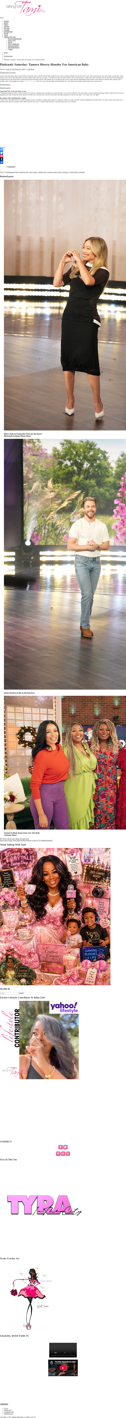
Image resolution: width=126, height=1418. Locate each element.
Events (6, 33)
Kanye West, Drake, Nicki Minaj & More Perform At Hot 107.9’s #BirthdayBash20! (26, 840)
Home (6, 52)
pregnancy (65, 172)
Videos (10, 42)
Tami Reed (30, 69)
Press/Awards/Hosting (15, 39)
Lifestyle (6, 26)
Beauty (6, 23)
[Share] (63, 162)
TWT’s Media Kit (13, 44)
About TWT (12, 40)
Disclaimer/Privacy (14, 47)
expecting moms (52, 172)
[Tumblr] (63, 159)
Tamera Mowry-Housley (77, 172)
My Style (7, 28)
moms (60, 172)
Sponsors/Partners (13, 46)
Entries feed (7, 1410)
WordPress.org (8, 1414)
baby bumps (33, 172)
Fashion (6, 21)
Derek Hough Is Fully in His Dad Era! (19, 693)
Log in (6, 1408)
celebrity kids (42, 172)
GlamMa (6, 30)
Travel (6, 35)
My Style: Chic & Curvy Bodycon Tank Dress (14, 839)
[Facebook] (63, 149)
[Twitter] (63, 152)
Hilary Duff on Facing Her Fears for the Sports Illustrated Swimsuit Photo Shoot (23, 435)
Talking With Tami (10, 37)
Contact (10, 49)
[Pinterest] (63, 156)
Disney (6, 24)
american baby (24, 172)
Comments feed (9, 1412)
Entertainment (8, 32)
